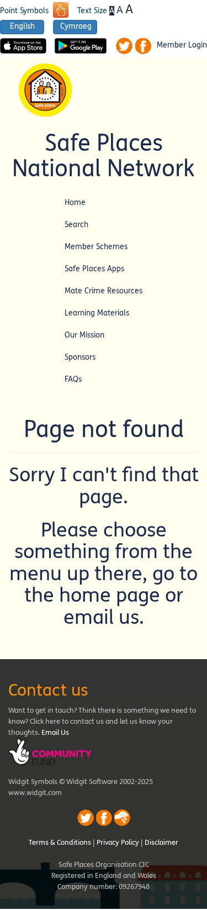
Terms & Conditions (60, 842)
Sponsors (80, 357)
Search (76, 224)
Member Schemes (96, 246)
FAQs (73, 379)
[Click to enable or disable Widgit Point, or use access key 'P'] (60, 11)
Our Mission (84, 335)
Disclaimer (161, 842)
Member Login (182, 45)
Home (75, 202)
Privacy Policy (118, 842)
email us (101, 617)
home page (109, 595)
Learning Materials (97, 313)
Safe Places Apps (94, 268)
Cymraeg (76, 26)
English (22, 26)
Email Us (55, 732)
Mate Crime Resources (103, 291)
